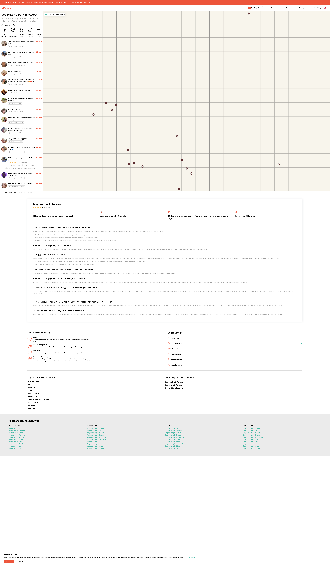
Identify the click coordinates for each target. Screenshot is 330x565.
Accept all (9, 561)
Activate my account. (85, 2)
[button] (235, 338)
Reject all (20, 561)
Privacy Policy (191, 557)
